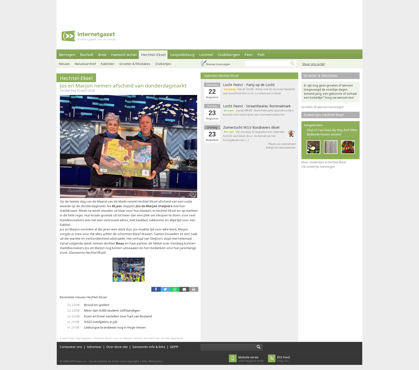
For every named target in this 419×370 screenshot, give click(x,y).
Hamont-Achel (124, 54)
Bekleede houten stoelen (324, 134)
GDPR (174, 347)
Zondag (212, 127)
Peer (248, 54)
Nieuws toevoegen (218, 64)
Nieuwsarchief (85, 64)
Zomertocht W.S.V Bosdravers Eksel (251, 127)
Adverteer (94, 347)
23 (212, 134)
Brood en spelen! (96, 305)
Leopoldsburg (182, 54)
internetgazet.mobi (251, 358)
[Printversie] (193, 289)
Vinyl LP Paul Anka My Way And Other (332, 130)
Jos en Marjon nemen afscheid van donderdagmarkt (123, 85)
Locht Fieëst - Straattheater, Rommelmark (257, 106)
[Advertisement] (209, 11)
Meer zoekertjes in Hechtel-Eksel (323, 162)
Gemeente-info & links (148, 347)
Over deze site (117, 347)
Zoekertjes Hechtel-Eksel (324, 114)
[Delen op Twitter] (165, 289)
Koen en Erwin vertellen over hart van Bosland (118, 316)
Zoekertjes (163, 64)
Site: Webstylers (152, 361)
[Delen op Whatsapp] (174, 289)
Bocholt (86, 54)
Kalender (107, 64)
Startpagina (83, 338)
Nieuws (64, 64)
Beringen (67, 54)
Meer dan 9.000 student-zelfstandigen (112, 310)
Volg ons (283, 358)
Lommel (206, 54)
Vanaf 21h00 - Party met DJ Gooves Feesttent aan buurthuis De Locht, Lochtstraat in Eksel (259, 91)
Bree (102, 54)
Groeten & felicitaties (134, 64)
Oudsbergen (229, 54)
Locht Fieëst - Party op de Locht (249, 85)
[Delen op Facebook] (156, 289)
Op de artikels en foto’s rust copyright (114, 361)
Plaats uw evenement (282, 144)
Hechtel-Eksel (153, 54)
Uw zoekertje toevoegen (318, 167)
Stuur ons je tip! (313, 64)
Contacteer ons (71, 347)
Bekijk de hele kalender (281, 147)
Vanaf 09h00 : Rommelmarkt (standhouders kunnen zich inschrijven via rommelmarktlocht (258, 112)
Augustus (212, 140)
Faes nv (81, 361)
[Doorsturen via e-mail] (184, 289)
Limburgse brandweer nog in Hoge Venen (115, 327)
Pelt (261, 54)
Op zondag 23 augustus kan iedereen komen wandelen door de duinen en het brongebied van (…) (253, 136)
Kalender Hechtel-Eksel (221, 75)
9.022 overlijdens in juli (100, 322)
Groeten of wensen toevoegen (322, 107)
